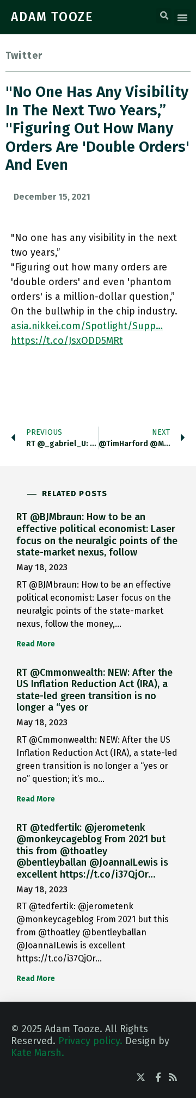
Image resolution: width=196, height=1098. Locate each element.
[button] (163, 15)
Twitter (23, 55)
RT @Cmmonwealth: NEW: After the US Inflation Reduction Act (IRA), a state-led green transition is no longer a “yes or (94, 690)
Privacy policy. (90, 1041)
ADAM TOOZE (52, 16)
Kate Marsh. (37, 1053)
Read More (35, 644)
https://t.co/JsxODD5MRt (67, 341)
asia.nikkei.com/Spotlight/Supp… (87, 326)
